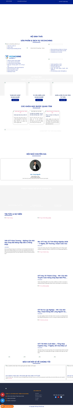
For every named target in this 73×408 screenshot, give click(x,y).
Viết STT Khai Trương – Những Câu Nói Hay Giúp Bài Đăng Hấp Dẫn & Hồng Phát (20, 242)
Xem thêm (10, 378)
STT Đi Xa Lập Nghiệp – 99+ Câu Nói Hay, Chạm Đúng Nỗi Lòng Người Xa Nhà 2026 (51, 312)
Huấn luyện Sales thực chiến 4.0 (20, 114)
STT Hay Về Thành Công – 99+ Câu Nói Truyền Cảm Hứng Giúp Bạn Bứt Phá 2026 (52, 277)
